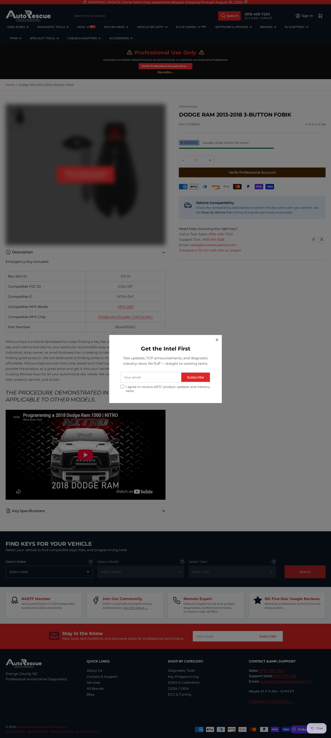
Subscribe (195, 377)
